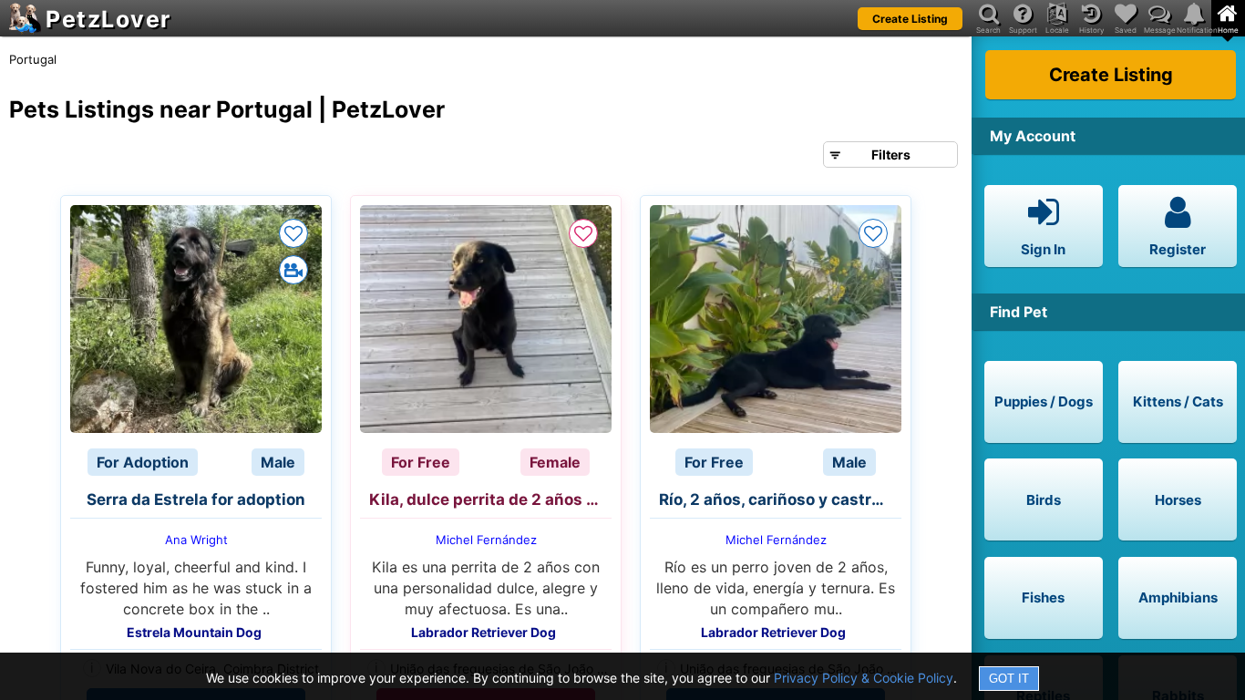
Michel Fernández (486, 539)
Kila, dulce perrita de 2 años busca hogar (490, 499)
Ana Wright (196, 539)
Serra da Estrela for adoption (196, 499)
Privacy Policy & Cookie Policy (863, 677)
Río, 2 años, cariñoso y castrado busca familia (780, 499)
